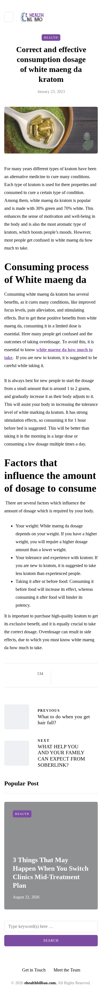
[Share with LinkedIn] (81, 674)
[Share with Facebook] (60, 674)
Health (51, 37)
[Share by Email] (67, 680)
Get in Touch (34, 970)
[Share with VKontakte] (60, 680)
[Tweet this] (67, 674)
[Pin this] (88, 674)
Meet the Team (67, 970)
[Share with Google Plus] (74, 674)
